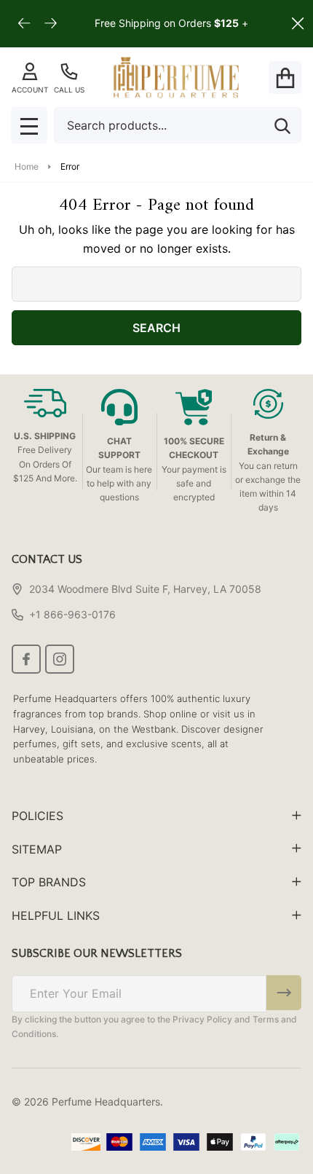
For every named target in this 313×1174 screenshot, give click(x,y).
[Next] (51, 24)
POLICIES (37, 815)
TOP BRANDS (49, 882)
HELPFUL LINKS (56, 915)
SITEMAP (37, 849)
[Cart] (285, 77)
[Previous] (24, 24)
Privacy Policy (202, 1019)
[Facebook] (26, 659)
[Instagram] (60, 659)
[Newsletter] (283, 992)
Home (27, 166)
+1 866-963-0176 (72, 614)
